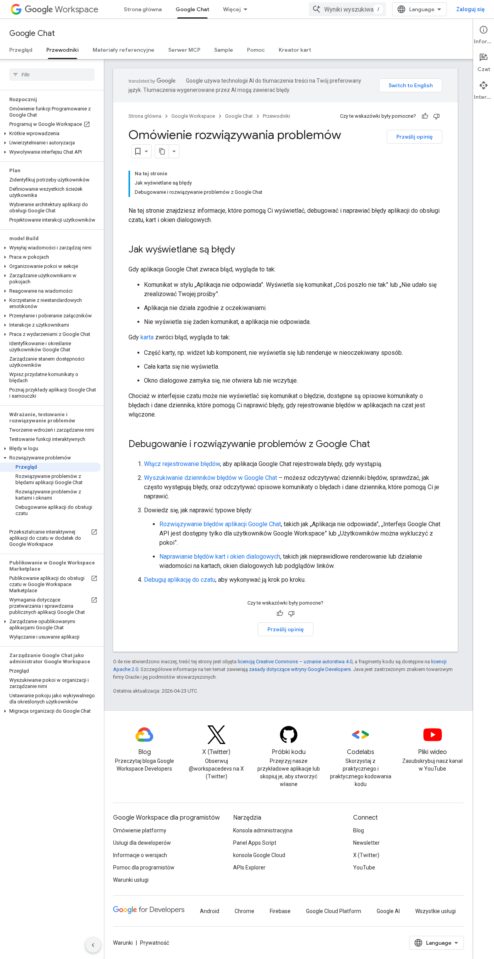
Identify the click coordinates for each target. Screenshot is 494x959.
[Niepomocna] (436, 116)
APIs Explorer (249, 867)
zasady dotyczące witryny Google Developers (300, 669)
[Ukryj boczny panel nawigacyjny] (93, 945)
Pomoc (256, 49)
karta (147, 337)
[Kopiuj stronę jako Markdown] (162, 151)
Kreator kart (295, 49)
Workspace (76, 9)
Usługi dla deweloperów (142, 843)
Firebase (280, 911)
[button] (50, 133)
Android (209, 911)
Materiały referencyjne (123, 49)
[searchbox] (52, 74)
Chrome (244, 911)
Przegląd (20, 49)
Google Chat (192, 9)
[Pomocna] (425, 116)
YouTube (364, 867)
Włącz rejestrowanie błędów (182, 464)
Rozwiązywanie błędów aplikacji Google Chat (220, 524)
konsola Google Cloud (259, 855)
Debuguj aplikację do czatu (179, 579)
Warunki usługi (131, 880)
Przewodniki (62, 49)
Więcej (232, 9)
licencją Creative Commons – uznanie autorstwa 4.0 (295, 661)
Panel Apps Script (254, 843)
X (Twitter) (366, 855)
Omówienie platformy (139, 830)
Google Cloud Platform (333, 911)
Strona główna (143, 9)
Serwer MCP (184, 49)
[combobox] (347, 9)
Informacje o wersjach (140, 855)
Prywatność (154, 943)
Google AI (388, 911)
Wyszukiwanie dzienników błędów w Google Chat (210, 477)
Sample (223, 49)
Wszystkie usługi (435, 911)
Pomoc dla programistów (143, 867)
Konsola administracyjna (263, 830)
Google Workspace (193, 116)
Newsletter (366, 843)
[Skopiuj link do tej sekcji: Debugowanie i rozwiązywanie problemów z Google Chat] (378, 444)
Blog (358, 830)
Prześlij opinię (414, 136)
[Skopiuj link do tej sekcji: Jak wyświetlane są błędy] (242, 250)
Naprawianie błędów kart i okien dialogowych (219, 556)
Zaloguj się (470, 9)
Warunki (123, 943)
